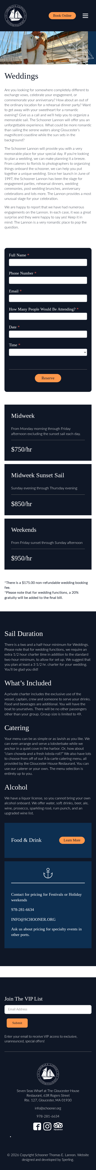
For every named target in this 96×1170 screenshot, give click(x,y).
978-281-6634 (22, 909)
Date (14, 327)
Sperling (67, 1160)
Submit (17, 1023)
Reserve (48, 378)
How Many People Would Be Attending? (44, 309)
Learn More (72, 840)
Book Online (62, 15)
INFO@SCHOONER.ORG (33, 919)
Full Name (19, 255)
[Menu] (85, 16)
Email (15, 291)
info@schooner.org (48, 1108)
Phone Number (22, 273)
